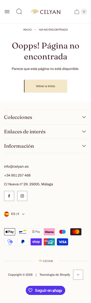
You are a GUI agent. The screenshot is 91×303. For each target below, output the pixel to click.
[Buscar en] (19, 11)
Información (19, 146)
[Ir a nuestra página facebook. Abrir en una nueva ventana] (9, 196)
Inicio (27, 29)
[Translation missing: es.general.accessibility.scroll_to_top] (78, 275)
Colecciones (18, 117)
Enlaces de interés (25, 132)
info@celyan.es (16, 166)
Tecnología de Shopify (54, 274)
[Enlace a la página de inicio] (45, 261)
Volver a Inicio (45, 86)
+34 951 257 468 (17, 175)
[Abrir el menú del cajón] (7, 11)
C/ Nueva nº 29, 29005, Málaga (28, 184)
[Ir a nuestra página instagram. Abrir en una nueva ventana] (22, 196)
